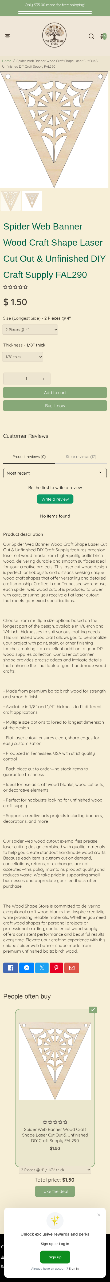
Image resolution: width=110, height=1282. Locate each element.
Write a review (55, 499)
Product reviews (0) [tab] (29, 456)
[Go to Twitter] (42, 968)
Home (6, 61)
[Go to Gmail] (71, 968)
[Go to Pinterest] (56, 968)
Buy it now (55, 405)
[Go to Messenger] (26, 968)
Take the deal (55, 1191)
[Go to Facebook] (10, 968)
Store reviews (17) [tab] (81, 456)
